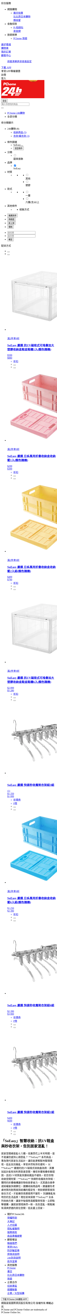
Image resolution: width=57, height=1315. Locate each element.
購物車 (5, 48)
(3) (21, 136)
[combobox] (28, 104)
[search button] (2, 107)
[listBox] (28, 245)
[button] (28, 20)
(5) (19, 132)
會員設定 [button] (27, 61)
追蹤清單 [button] (12, 61)
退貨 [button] (19, 61)
